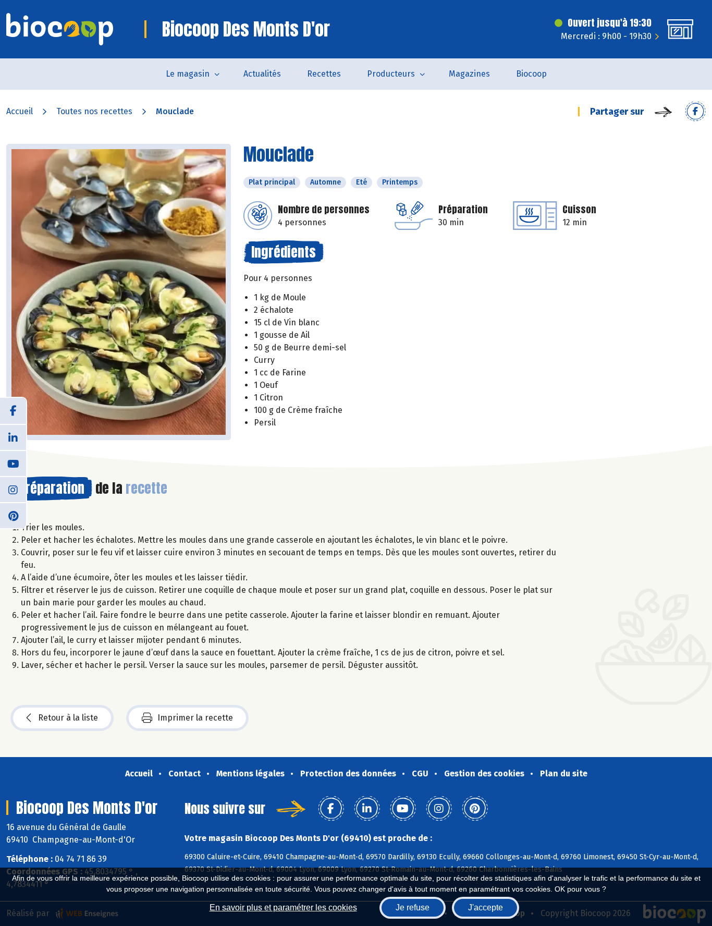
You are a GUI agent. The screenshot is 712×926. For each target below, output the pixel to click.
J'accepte (485, 907)
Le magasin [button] (188, 74)
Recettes (324, 74)
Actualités (262, 74)
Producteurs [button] (391, 74)
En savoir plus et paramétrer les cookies (283, 907)
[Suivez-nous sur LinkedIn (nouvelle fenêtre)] (13, 437)
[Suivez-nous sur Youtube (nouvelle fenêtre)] (13, 463)
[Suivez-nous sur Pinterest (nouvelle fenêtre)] (13, 515)
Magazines (469, 74)
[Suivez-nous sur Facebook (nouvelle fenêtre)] (13, 411)
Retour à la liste (68, 718)
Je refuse (412, 907)
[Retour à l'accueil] (59, 29)
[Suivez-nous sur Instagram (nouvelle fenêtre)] (13, 489)
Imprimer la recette (195, 718)
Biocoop (531, 74)
